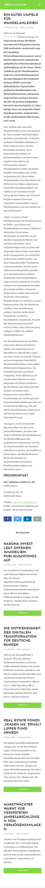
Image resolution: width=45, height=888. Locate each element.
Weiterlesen (23, 613)
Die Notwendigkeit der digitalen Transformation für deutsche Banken (22, 637)
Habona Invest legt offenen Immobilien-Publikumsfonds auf (20, 552)
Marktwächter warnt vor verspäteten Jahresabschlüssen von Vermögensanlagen (22, 817)
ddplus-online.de (15, 4)
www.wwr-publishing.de (24, 502)
